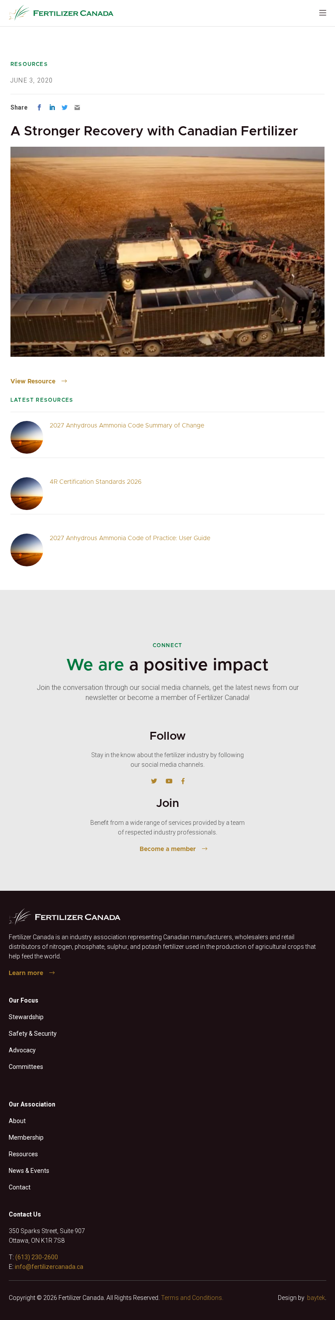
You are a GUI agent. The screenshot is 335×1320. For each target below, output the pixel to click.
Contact (20, 1187)
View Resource (32, 382)
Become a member (168, 849)
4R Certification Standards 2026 (96, 482)
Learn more (26, 973)
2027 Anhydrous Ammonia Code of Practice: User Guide (130, 538)
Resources (23, 1154)
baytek (316, 1297)
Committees (26, 1066)
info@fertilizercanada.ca (49, 1266)
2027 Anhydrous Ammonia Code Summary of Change (127, 426)
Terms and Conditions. (192, 1297)
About (17, 1120)
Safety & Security (33, 1033)
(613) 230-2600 (36, 1257)
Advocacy (22, 1050)
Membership (26, 1137)
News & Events (29, 1170)
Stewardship (26, 1016)
